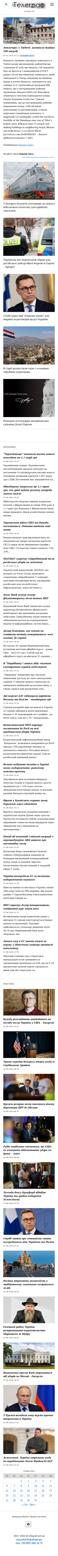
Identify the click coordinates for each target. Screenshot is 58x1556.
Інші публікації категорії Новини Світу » (38, 157)
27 (7, 1500)
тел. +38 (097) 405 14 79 (29, 1542)
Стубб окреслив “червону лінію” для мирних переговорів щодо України (26, 317)
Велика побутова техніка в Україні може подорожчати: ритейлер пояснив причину (26, 767)
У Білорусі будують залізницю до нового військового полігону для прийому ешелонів (29, 207)
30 (28, 1500)
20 (7, 1495)
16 (28, 1490)
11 (43, 1485)
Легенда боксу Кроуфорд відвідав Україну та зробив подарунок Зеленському (24, 1196)
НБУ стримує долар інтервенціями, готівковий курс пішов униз (26, 906)
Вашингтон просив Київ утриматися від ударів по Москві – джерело (27, 1374)
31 (35, 1500)
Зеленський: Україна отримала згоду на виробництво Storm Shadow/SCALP (27, 1459)
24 (35, 1495)
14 (14, 1490)
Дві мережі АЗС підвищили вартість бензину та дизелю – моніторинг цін (27, 697)
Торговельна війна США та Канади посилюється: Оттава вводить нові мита (26, 526)
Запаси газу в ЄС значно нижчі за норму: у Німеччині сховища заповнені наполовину (28, 944)
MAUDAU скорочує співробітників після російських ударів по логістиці (28, 560)
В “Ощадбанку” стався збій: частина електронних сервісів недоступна (27, 664)
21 (14, 1495)
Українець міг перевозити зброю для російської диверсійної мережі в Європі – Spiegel (28, 263)
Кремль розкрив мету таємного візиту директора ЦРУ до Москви (28, 1105)
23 (28, 1495)
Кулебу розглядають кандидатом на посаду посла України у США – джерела (28, 1020)
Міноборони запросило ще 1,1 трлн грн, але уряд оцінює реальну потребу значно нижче (27, 490)
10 (35, 1485)
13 (7, 1490)
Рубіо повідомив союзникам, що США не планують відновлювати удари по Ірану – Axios (27, 1150)
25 (43, 1495)
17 (35, 1490)
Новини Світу (27, 55)
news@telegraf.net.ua (29, 1539)
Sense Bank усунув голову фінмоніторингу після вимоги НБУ (25, 596)
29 (21, 1500)
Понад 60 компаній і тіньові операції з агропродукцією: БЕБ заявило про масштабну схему (28, 840)
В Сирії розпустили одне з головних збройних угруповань (26, 370)
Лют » (33, 1504)
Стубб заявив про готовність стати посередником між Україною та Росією (28, 1240)
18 (43, 1490)
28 (14, 1500)
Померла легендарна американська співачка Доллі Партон (26, 422)
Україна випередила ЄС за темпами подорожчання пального (26, 877)
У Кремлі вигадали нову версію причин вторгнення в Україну (28, 1416)
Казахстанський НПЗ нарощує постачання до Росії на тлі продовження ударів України (23, 728)
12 (50, 1485)
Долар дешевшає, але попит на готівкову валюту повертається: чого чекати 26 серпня (28, 634)
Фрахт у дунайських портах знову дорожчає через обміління (25, 802)
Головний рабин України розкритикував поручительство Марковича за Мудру (24, 1330)
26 (50, 1495)
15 (21, 1490)
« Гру (25, 1504)
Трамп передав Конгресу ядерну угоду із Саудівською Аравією (29, 1063)
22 (21, 1495)
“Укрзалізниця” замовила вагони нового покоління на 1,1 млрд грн (29, 455)
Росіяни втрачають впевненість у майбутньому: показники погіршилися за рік (28, 1284)
